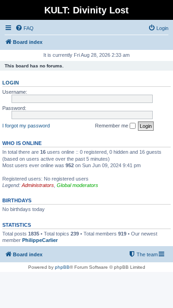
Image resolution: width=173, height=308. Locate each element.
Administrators (38, 185)
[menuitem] (24, 28)
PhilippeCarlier (40, 240)
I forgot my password (26, 125)
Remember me (112, 125)
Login (10, 82)
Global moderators (77, 185)
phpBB (62, 267)
